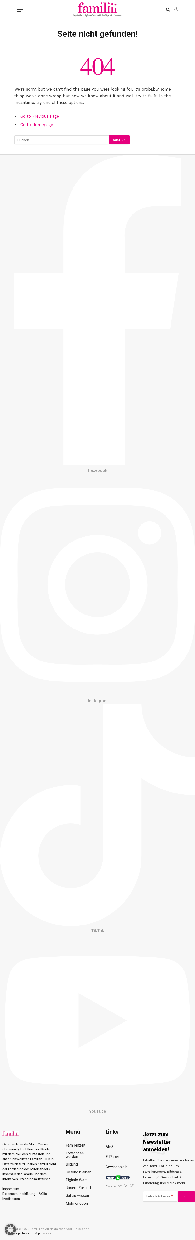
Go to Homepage (36, 125)
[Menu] (20, 9)
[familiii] (98, 9)
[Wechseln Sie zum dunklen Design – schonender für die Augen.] (175, 9)
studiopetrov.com (21, 1233)
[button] (10, 1229)
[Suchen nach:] (61, 139)
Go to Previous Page (39, 116)
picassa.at (45, 1233)
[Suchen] (168, 9)
